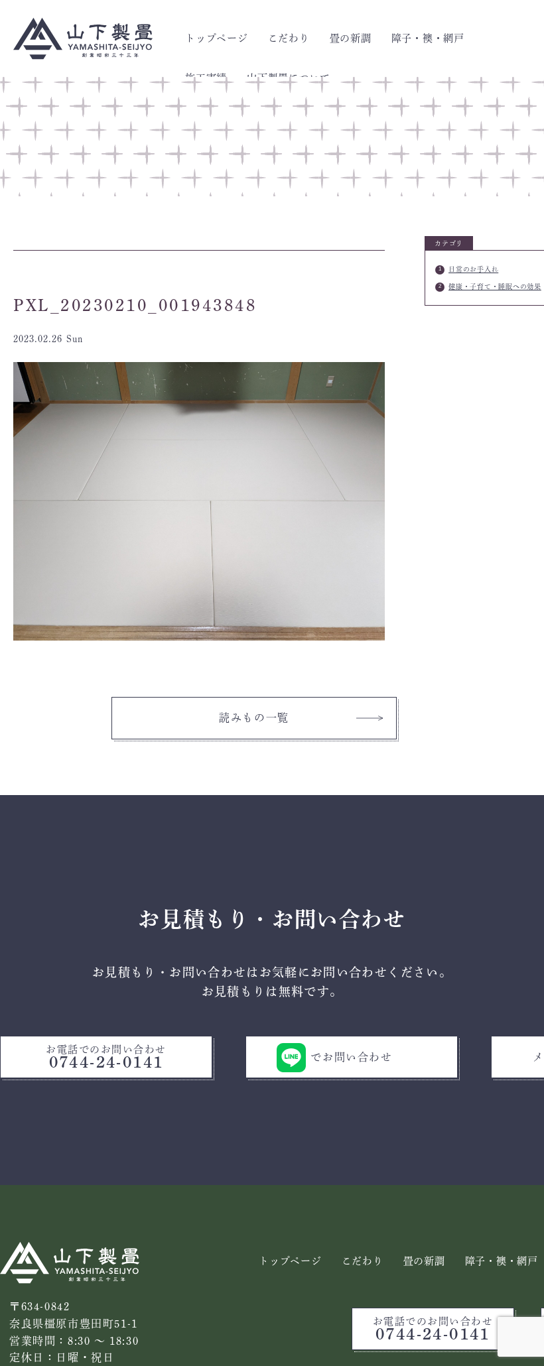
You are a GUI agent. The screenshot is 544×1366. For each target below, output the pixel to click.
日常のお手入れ (473, 269)
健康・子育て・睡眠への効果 (494, 286)
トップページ (216, 38)
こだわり (289, 38)
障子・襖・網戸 (427, 38)
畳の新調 (351, 38)
